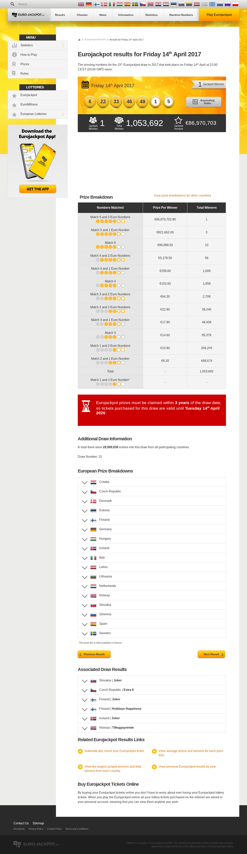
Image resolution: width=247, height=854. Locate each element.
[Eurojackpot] (28, 14)
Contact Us (21, 823)
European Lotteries (33, 114)
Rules (24, 73)
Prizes (24, 64)
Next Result (211, 654)
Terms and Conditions (76, 829)
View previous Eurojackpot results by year (187, 766)
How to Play (28, 54)
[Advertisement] (152, 165)
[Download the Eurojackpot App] (38, 196)
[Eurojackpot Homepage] (79, 39)
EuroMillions (29, 104)
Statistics (26, 45)
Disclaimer (19, 829)
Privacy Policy (36, 829)
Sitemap (38, 823)
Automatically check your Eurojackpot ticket (114, 751)
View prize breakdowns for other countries (182, 195)
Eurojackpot (28, 95)
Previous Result (94, 654)
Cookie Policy (54, 829)
